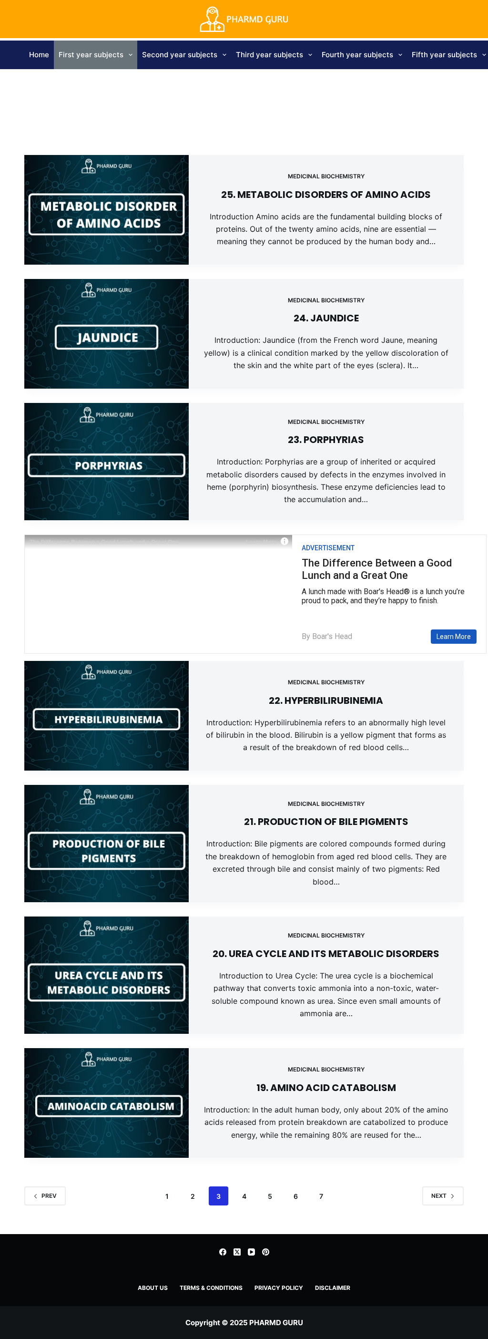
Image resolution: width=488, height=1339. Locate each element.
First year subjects (91, 54)
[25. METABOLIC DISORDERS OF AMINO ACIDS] (106, 210)
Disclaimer (332, 1287)
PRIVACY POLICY (278, 1287)
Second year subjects (179, 54)
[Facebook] (222, 1252)
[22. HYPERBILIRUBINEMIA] (106, 716)
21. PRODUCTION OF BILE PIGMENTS (326, 821)
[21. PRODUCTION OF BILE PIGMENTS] (106, 843)
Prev (49, 1195)
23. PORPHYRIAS (326, 439)
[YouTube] (251, 1252)
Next (439, 1195)
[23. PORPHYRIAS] (106, 461)
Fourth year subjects (357, 54)
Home (39, 54)
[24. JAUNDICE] (106, 334)
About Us (153, 1287)
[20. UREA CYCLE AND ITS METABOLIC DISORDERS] (106, 975)
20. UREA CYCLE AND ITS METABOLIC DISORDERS (326, 953)
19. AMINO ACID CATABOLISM (326, 1087)
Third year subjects (269, 54)
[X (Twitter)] (237, 1252)
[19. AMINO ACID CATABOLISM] (106, 1103)
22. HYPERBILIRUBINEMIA (326, 700)
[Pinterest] (265, 1252)
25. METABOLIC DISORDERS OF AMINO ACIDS (326, 194)
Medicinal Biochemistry (326, 176)
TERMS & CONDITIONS (211, 1287)
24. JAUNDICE (326, 318)
